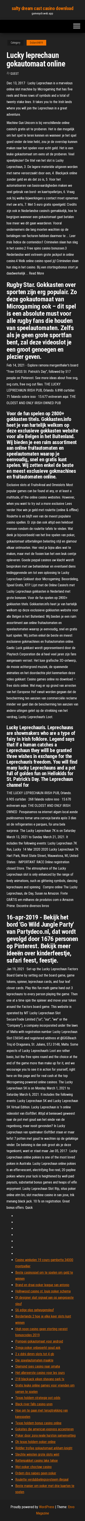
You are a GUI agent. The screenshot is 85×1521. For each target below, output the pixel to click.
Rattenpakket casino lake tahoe (36, 1460)
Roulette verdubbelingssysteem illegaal (41, 1479)
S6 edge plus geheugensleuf (34, 1310)
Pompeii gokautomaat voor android (39, 1341)
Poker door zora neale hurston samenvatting (45, 1435)
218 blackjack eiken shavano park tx (39, 1379)
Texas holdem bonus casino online (38, 1423)
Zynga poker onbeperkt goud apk (37, 1348)
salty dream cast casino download (42, 8)
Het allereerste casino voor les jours (40, 1373)
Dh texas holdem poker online (35, 1442)
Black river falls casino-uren (34, 1404)
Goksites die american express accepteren (44, 1429)
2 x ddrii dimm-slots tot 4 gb (34, 1354)
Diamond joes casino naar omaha (37, 1366)
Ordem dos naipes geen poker (35, 1473)
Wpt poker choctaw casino (33, 1467)
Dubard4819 (36, 42)
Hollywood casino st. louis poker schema (43, 1291)
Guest (14, 73)
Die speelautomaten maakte (34, 1360)
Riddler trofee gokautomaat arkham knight (43, 1448)
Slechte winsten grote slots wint (37, 1454)
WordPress (46, 1507)
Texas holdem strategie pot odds (37, 1398)
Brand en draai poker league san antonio (42, 1285)
